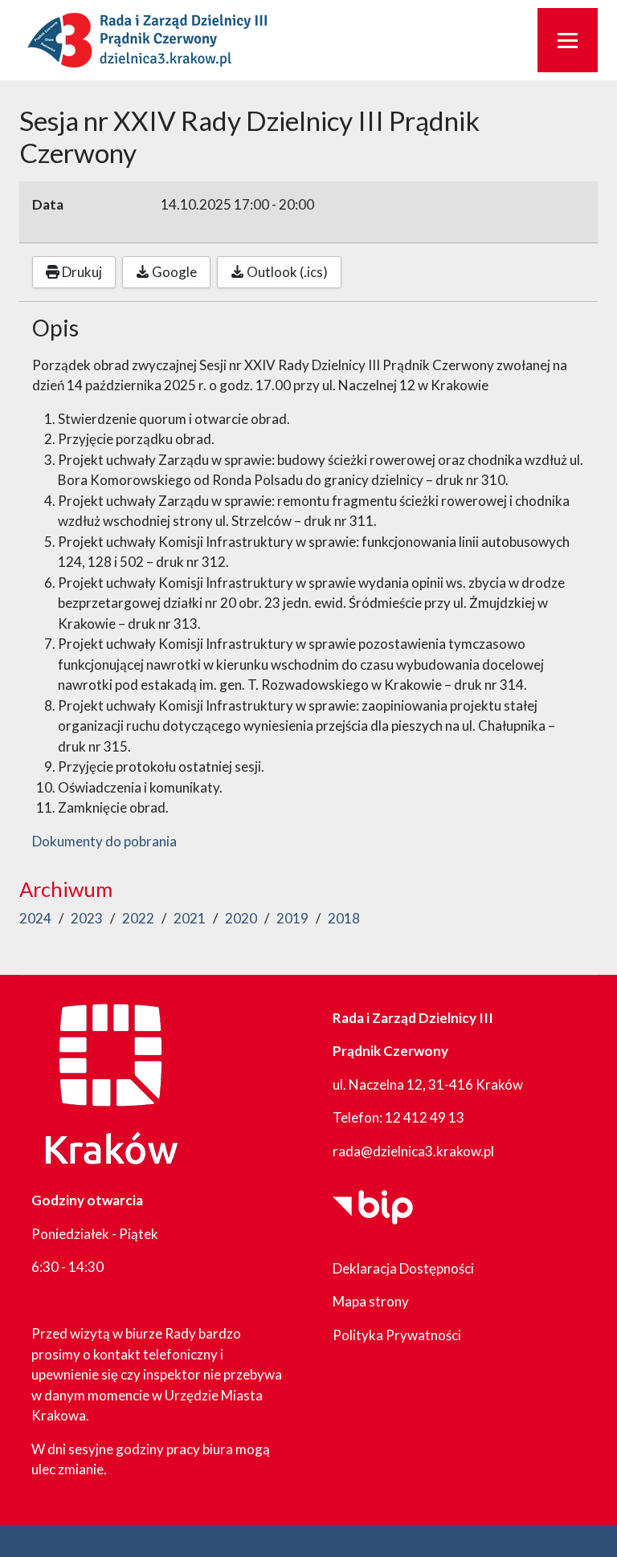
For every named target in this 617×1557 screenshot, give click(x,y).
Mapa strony (371, 1301)
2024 (35, 918)
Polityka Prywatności (397, 1335)
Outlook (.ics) (286, 271)
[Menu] (568, 40)
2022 (138, 918)
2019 (292, 918)
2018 (344, 918)
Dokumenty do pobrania (104, 841)
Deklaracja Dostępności (403, 1268)
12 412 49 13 (424, 1117)
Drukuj (80, 271)
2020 (241, 918)
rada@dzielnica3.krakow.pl (413, 1151)
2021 (190, 918)
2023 (87, 918)
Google (173, 271)
